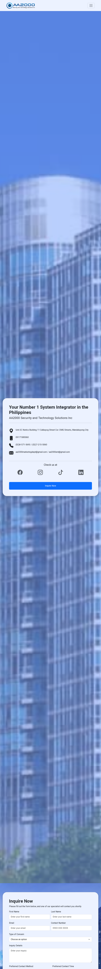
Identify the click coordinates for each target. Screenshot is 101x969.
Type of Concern (16, 934)
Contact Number (58, 923)
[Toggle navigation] (91, 5)
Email (11, 923)
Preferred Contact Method (21, 966)
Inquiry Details (15, 945)
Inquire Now (50, 485)
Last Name (56, 911)
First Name (14, 911)
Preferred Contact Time (63, 966)
